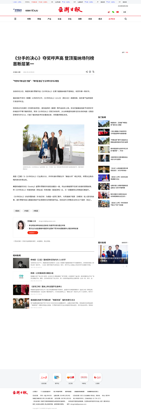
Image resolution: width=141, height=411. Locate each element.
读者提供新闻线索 (79, 391)
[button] (123, 266)
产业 (49, 19)
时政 (29, 19)
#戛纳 (17, 210)
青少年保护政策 (58, 391)
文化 (69, 19)
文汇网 (70, 383)
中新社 (84, 383)
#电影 (26, 210)
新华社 (57, 383)
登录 (124, 12)
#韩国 (35, 210)
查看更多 (32, 233)
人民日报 (43, 383)
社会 (59, 19)
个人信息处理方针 (46, 391)
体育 (80, 19)
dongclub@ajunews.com (78, 404)
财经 (39, 19)
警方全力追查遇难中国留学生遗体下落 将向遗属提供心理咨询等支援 (53, 228)
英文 (18, 10)
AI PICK (112, 19)
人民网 (97, 383)
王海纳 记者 (16, 72)
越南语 (33, 10)
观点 (100, 19)
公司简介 (35, 391)
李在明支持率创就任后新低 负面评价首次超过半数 (47, 225)
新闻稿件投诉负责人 (93, 391)
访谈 (90, 19)
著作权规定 (68, 391)
